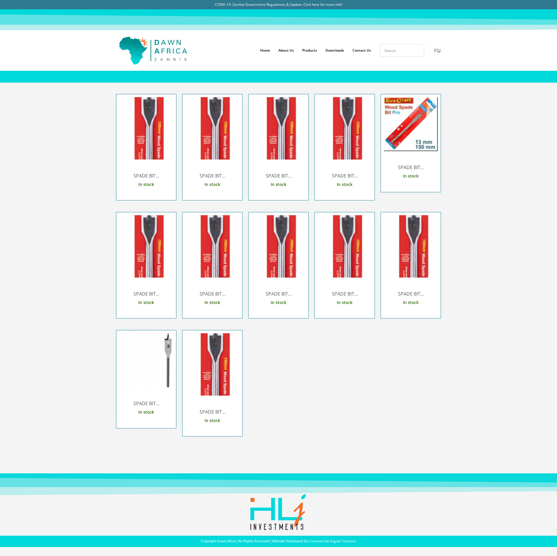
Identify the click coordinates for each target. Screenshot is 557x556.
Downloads (334, 50)
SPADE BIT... (146, 176)
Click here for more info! (322, 4)
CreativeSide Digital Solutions (332, 541)
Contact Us (361, 50)
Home (265, 50)
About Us (286, 50)
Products (309, 50)
